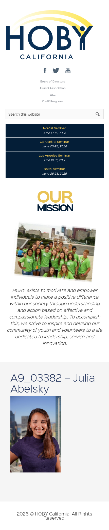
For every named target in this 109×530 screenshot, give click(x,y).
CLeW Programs (52, 101)
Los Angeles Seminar (54, 155)
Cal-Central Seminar (54, 142)
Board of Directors (52, 81)
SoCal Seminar (54, 169)
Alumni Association (53, 88)
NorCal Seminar (54, 128)
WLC (53, 94)
